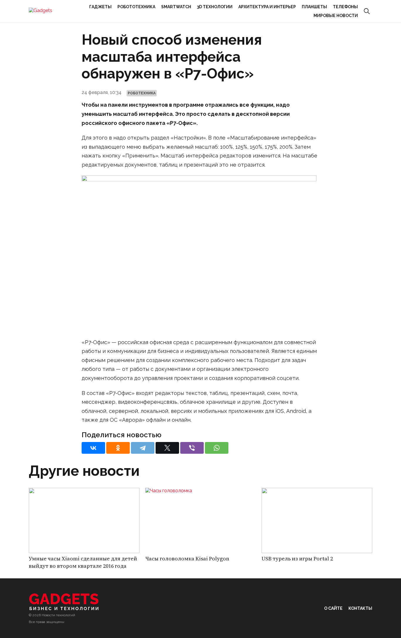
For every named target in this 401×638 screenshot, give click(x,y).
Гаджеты (100, 6)
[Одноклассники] (118, 448)
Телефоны (345, 6)
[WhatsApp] (216, 448)
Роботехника (142, 93)
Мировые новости (336, 15)
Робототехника (136, 6)
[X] (167, 448)
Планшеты (314, 6)
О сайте (333, 608)
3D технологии (214, 6)
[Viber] (192, 448)
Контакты (360, 608)
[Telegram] (142, 448)
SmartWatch (176, 6)
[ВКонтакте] (93, 448)
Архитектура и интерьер (267, 6)
